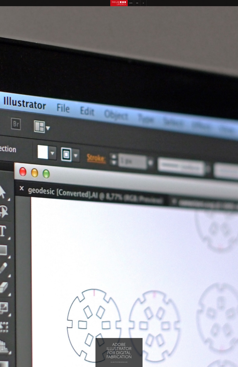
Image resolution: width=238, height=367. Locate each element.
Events (130, 3)
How (137, 3)
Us (143, 3)
